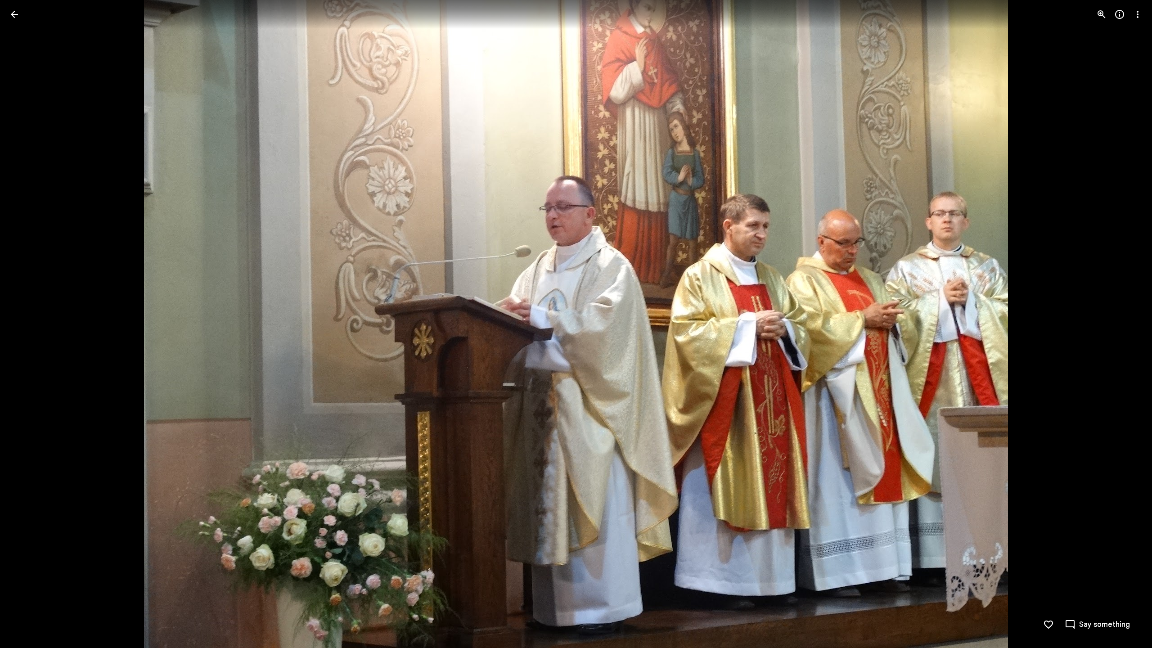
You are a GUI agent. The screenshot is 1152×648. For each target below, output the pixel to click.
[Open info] (1120, 14)
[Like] (1048, 624)
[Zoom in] (1102, 14)
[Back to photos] (14, 14)
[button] (25, 324)
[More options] (1138, 14)
